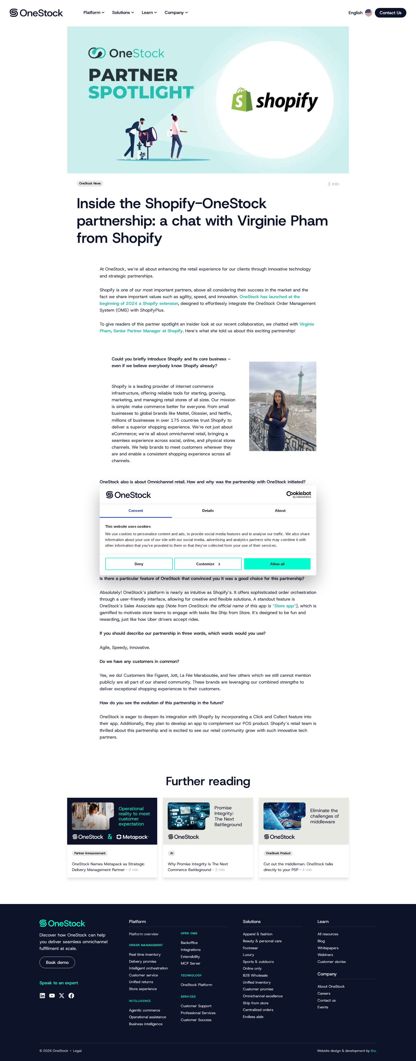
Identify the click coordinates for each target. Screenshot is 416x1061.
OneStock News (90, 183)
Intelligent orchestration (148, 968)
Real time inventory (145, 954)
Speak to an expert (58, 983)
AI (171, 853)
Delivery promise (142, 961)
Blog (321, 941)
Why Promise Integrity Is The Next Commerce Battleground (198, 866)
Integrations (191, 949)
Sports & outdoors (258, 961)
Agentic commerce (144, 1010)
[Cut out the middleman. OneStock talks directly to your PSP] (304, 821)
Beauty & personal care (262, 941)
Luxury (248, 954)
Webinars (325, 954)
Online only (252, 968)
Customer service (143, 975)
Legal (77, 1050)
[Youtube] (52, 995)
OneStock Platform (196, 984)
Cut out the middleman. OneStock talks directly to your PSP (298, 866)
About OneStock (331, 986)
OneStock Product (278, 853)
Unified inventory (257, 982)
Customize (205, 564)
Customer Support (196, 1006)
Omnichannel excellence (263, 996)
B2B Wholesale (255, 975)
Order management (146, 945)
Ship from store (255, 1003)
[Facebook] (71, 995)
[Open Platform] (103, 12)
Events (323, 1007)
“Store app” (284, 606)
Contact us (327, 1000)
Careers (324, 993)
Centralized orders (258, 1009)
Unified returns (141, 981)
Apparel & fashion (258, 934)
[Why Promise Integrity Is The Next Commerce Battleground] (208, 821)
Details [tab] (208, 511)
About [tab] (280, 511)
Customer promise (258, 989)
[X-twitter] (62, 995)
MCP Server (191, 963)
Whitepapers (328, 948)
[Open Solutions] (132, 12)
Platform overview (143, 934)
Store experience (143, 988)
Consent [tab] (136, 511)
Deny (139, 564)
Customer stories (332, 961)
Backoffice (189, 942)
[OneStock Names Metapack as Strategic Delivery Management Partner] (112, 821)
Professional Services (198, 1013)
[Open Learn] (155, 12)
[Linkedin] (42, 995)
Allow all (277, 564)
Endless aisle (253, 1016)
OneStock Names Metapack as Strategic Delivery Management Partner (108, 866)
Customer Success (196, 1019)
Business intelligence (145, 1024)
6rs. (374, 1050)
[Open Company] (186, 12)
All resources (328, 934)
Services (188, 996)
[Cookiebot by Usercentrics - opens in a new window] (290, 494)
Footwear (250, 948)
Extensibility (190, 956)
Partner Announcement (89, 853)
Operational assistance (147, 1017)
